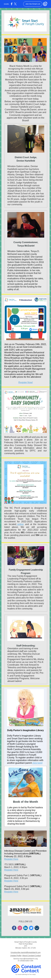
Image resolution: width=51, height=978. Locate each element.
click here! (37, 763)
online (20, 524)
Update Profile (15, 956)
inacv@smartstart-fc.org (29, 959)
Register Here (11, 859)
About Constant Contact (32, 956)
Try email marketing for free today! (25, 974)
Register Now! (25, 382)
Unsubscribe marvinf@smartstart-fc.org (26, 952)
